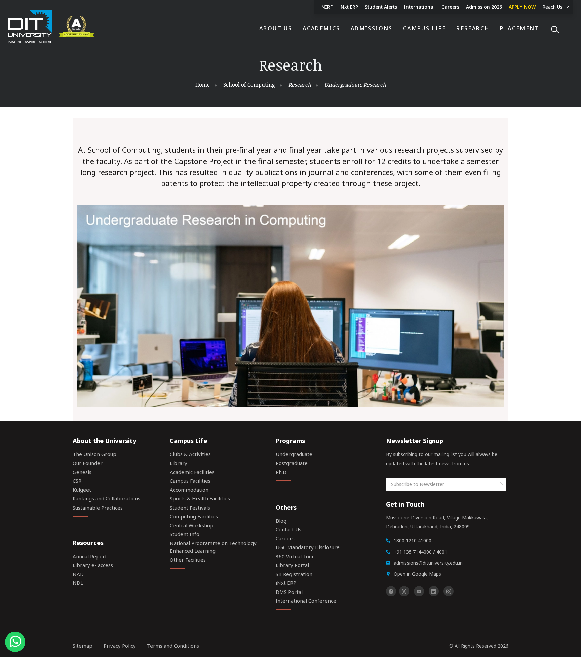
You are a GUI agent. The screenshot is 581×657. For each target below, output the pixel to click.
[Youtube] (419, 591)
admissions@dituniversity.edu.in (428, 563)
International (419, 7)
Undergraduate (294, 454)
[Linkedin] (434, 591)
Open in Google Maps (417, 574)
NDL (78, 582)
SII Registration (294, 574)
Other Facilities (188, 559)
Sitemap (82, 645)
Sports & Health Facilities (200, 498)
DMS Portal (289, 591)
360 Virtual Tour (295, 556)
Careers (450, 7)
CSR (77, 480)
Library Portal (292, 565)
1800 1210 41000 (412, 540)
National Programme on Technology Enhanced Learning (213, 547)
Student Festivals (190, 507)
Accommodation (189, 489)
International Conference (306, 600)
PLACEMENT (519, 28)
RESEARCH (473, 28)
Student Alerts (381, 7)
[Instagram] (448, 591)
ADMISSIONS (372, 28)
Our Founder (88, 462)
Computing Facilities (194, 516)
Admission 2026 (484, 7)
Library (178, 462)
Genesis (82, 472)
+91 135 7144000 (413, 552)
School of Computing (249, 84)
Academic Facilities (192, 472)
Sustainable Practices (98, 507)
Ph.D (281, 472)
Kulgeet (82, 489)
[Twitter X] (404, 591)
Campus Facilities (190, 480)
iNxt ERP (348, 7)
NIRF (327, 7)
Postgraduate (292, 462)
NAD (78, 574)
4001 (441, 552)
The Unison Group (94, 454)
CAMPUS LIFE (424, 28)
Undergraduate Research (355, 84)
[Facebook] (391, 591)
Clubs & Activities (190, 454)
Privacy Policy (120, 645)
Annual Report (90, 556)
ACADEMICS (321, 28)
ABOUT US (275, 28)
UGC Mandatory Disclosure (308, 547)
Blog (281, 520)
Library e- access (93, 565)
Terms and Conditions (173, 645)
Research (299, 84)
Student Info (184, 534)
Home (202, 84)
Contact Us (288, 529)
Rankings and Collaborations (106, 498)
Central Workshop (192, 525)
